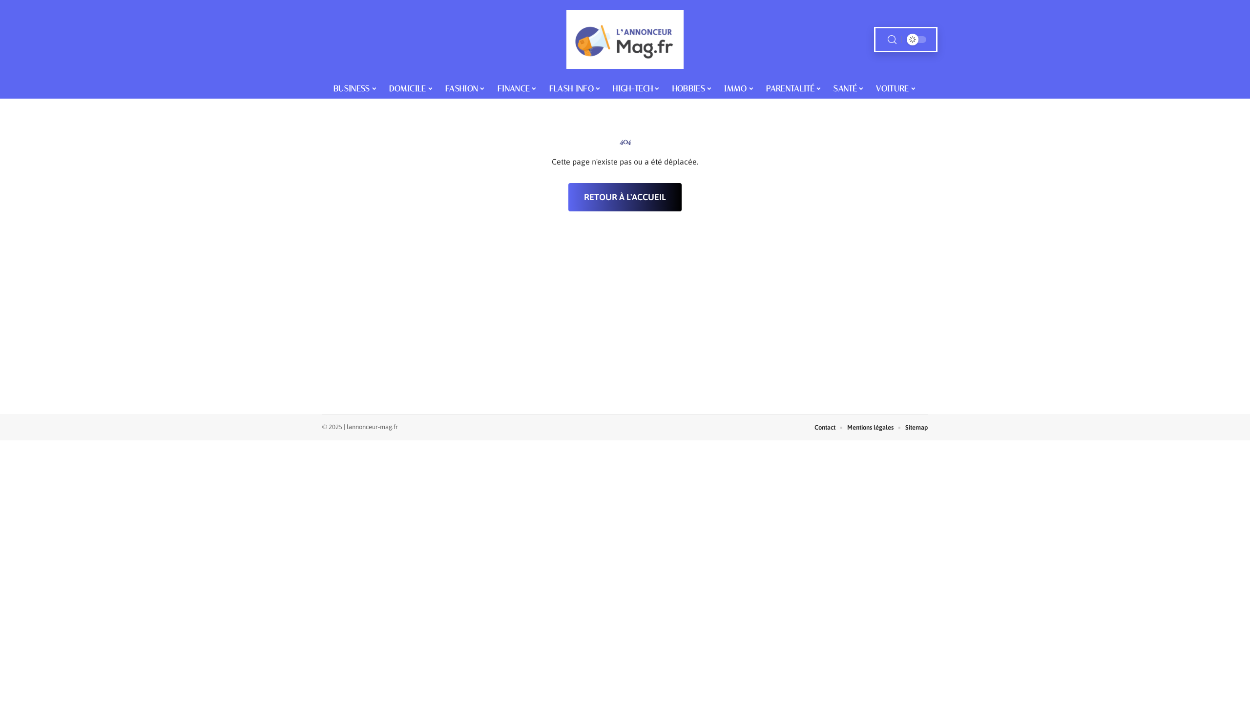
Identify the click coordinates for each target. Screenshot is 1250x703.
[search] (892, 39)
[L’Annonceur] (625, 39)
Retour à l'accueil (625, 197)
